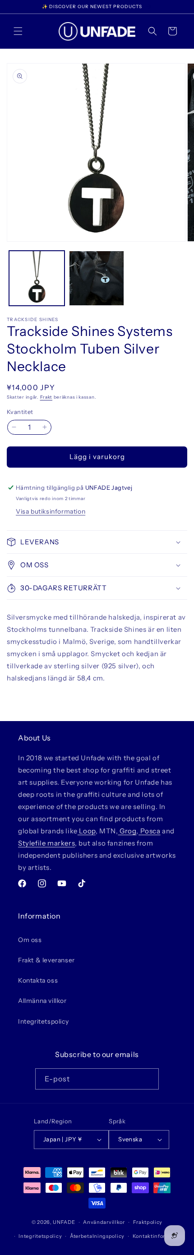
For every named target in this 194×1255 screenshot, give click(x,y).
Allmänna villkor (42, 1001)
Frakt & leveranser (46, 960)
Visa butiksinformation (50, 511)
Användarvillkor (104, 1222)
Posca (150, 831)
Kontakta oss (38, 980)
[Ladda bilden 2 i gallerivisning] (97, 278)
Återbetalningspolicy (97, 1236)
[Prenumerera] (148, 1079)
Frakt (46, 397)
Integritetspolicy (43, 1021)
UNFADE (64, 1222)
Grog (127, 831)
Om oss (30, 940)
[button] (18, 31)
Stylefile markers (46, 843)
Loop (87, 831)
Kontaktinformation (158, 1236)
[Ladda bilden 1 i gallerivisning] (37, 278)
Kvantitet (20, 411)
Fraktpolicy (148, 1222)
